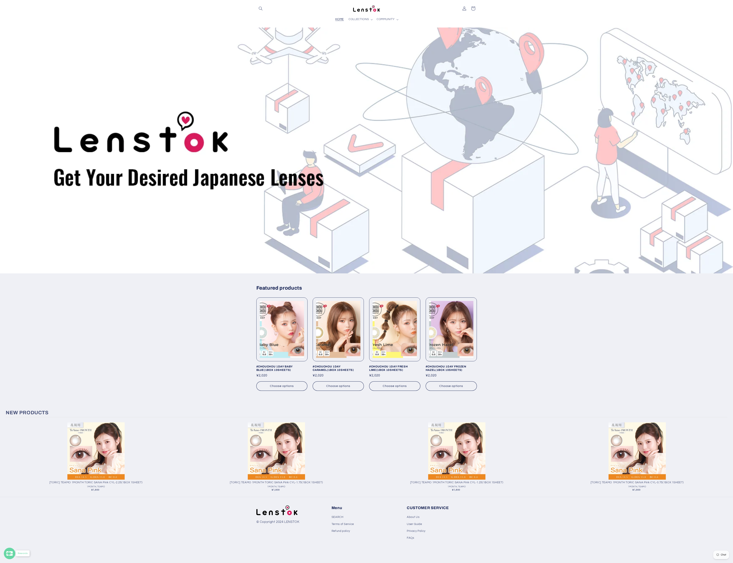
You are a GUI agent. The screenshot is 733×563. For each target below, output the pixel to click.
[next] (723, 458)
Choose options (282, 386)
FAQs (410, 537)
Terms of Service (343, 524)
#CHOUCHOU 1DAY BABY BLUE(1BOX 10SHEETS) (274, 368)
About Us (413, 517)
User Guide (414, 524)
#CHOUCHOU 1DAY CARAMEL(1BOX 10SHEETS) (333, 368)
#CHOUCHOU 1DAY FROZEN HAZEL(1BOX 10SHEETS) (446, 368)
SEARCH (337, 517)
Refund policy (341, 531)
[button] (260, 8)
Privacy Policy (416, 531)
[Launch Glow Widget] (9, 553)
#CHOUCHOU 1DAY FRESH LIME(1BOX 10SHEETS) (388, 368)
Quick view (96, 455)
